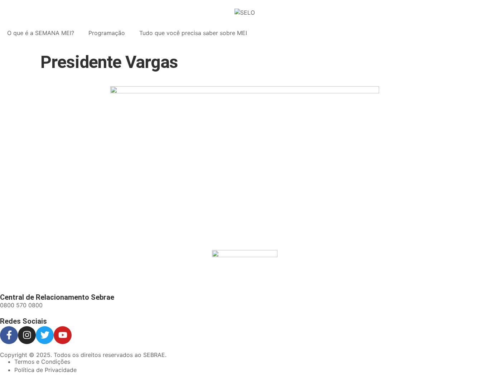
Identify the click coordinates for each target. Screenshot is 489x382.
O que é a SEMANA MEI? (40, 32)
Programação (106, 32)
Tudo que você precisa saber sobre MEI (193, 32)
